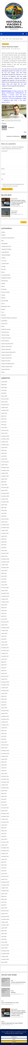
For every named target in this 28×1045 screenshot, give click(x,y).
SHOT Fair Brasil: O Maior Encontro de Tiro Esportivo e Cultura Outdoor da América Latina (18, 202)
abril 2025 (3, 424)
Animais (3, 235)
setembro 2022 (5, 502)
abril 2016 (3, 705)
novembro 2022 (5, 496)
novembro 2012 (5, 816)
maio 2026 (3, 390)
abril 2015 (3, 739)
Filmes (3, 286)
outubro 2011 (4, 853)
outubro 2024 (4, 442)
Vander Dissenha (6, 48)
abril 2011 (3, 870)
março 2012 (4, 839)
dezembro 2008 (5, 950)
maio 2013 (3, 799)
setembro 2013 (5, 787)
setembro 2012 (5, 822)
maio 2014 (3, 767)
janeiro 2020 (4, 590)
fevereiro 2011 (5, 876)
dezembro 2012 (5, 813)
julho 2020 (3, 573)
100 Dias (13, 992)
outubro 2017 (4, 653)
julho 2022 (3, 507)
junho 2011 (4, 865)
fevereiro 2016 (5, 710)
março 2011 (4, 873)
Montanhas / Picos (5, 306)
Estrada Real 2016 (5, 275)
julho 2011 (3, 862)
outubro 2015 (4, 722)
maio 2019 (3, 613)
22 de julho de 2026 (16, 206)
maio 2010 (3, 902)
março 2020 (4, 584)
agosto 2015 (4, 727)
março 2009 (4, 942)
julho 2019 (3, 607)
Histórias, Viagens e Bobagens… (14, 24)
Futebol (3, 295)
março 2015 (4, 742)
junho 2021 (4, 542)
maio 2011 (3, 868)
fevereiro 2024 (5, 462)
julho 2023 (3, 482)
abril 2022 (3, 516)
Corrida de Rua (5, 263)
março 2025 (4, 427)
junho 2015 (4, 733)
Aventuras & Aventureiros (7, 238)
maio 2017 (3, 667)
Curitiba (3, 266)
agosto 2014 (4, 759)
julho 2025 (3, 416)
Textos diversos (5, 332)
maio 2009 (3, 936)
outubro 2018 (4, 630)
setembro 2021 (5, 533)
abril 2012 (3, 836)
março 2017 (4, 673)
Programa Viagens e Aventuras (9, 318)
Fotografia (3, 289)
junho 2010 (4, 899)
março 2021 (4, 550)
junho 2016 (4, 699)
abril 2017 (3, 670)
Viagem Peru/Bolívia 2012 (7, 363)
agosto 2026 (4, 381)
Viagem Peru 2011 (5, 360)
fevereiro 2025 (5, 430)
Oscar (2, 312)
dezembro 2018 (5, 627)
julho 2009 (3, 930)
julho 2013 (3, 793)
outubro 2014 (4, 756)
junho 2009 (4, 933)
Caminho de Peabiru (6, 249)
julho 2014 (3, 762)
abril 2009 (3, 939)
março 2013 (4, 805)
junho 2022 (4, 510)
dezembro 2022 (5, 493)
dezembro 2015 (5, 716)
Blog (2, 240)
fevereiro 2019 (5, 622)
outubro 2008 (4, 956)
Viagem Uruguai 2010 (6, 366)
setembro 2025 (5, 410)
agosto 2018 (4, 633)
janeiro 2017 (4, 679)
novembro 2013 (5, 782)
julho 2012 (3, 827)
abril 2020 (3, 582)
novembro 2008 (5, 953)
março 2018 (4, 642)
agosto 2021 (4, 536)
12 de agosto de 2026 (16, 983)
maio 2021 (3, 544)
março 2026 (4, 396)
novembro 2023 (5, 470)
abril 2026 (3, 393)
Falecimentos (4, 280)
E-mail (3, 174)
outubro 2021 (4, 530)
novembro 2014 (5, 753)
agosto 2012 (4, 825)
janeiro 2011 (4, 879)
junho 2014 (4, 765)
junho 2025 (4, 419)
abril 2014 (3, 770)
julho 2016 (3, 696)
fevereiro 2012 (5, 842)
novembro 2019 (5, 596)
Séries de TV (4, 323)
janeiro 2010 (4, 913)
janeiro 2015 (4, 747)
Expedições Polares (6, 278)
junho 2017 (4, 665)
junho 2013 (4, 796)
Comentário (4, 151)
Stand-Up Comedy (5, 329)
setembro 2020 (5, 567)
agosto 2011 (4, 859)
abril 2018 (3, 639)
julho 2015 (3, 730)
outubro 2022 (4, 499)
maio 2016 (3, 702)
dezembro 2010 (5, 882)
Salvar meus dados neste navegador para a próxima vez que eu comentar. (13, 185)
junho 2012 (4, 830)
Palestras (3, 315)
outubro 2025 (4, 407)
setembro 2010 (5, 890)
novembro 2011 (5, 850)
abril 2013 (3, 802)
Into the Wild (4, 300)
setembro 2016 (5, 690)
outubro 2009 (4, 922)
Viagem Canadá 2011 (6, 346)
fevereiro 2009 (5, 945)
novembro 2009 (5, 919)
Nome (3, 169)
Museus (3, 309)
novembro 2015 (5, 719)
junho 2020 (4, 576)
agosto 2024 (4, 447)
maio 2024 (3, 456)
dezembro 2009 (5, 916)
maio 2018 (3, 636)
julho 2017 (3, 662)
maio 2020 (3, 579)
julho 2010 (3, 896)
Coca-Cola (3, 260)
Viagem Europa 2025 (6, 358)
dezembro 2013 (5, 779)
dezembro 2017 (5, 647)
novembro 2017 (5, 650)
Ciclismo (3, 258)
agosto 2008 (4, 962)
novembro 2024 (5, 439)
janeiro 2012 (4, 845)
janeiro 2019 (4, 625)
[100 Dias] (5, 992)
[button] (1, 33)
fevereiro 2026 (5, 399)
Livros (2, 303)
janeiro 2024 (4, 464)
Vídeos (3, 372)
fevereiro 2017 (5, 676)
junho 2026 (4, 387)
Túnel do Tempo (5, 335)
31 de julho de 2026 (6, 1004)
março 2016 (4, 707)
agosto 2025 (4, 413)
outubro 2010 (4, 888)
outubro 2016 (4, 687)
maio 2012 (3, 833)
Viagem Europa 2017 (6, 355)
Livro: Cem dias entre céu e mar (9, 1002)
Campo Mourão (5, 252)
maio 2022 (3, 513)
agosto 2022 (4, 504)
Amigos (3, 232)
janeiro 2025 (4, 433)
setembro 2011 (5, 856)
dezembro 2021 (5, 524)
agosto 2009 (4, 928)
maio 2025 (3, 422)
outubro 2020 (4, 564)
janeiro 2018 (4, 645)
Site (2, 179)
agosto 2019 (4, 605)
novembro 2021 (5, 527)
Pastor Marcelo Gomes (15, 120)
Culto (6, 120)
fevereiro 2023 (5, 487)
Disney (3, 272)
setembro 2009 (5, 925)
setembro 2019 (5, 602)
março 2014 (4, 773)
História (3, 298)
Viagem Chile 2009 (6, 349)
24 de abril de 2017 (16, 48)
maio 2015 (3, 736)
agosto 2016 (4, 693)
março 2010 (4, 908)
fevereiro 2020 (5, 587)
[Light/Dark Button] (23, 33)
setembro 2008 (5, 959)
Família (3, 283)
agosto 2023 (4, 479)
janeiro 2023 (4, 490)
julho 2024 (3, 450)
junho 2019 (4, 610)
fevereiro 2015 (5, 745)
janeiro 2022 (4, 522)
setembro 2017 (5, 656)
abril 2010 (3, 905)
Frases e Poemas (5, 292)
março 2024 (4, 459)
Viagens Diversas (5, 369)
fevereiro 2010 (5, 910)
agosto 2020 (4, 570)
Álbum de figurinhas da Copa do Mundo (12, 1023)
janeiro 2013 (4, 810)
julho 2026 (3, 384)
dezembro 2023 (5, 467)
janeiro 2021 (4, 556)
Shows (2, 326)
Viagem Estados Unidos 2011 (8, 352)
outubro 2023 (4, 473)
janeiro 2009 (4, 948)
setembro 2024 (5, 444)
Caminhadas (4, 243)
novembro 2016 (5, 685)
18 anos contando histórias (18, 982)
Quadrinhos (4, 320)
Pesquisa (24, 222)
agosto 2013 (4, 790)
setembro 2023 (5, 476)
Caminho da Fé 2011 (6, 246)
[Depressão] (5, 212)
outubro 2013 (4, 785)
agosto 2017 (4, 659)
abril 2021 (3, 547)
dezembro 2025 (5, 404)
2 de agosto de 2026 (16, 994)
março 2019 (4, 619)
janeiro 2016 (4, 713)
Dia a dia (3, 269)
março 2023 (4, 484)
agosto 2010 (4, 893)
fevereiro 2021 (5, 553)
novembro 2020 (5, 562)
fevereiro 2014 (5, 776)
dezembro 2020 (5, 559)
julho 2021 (3, 539)
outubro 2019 (4, 599)
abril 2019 (3, 616)
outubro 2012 (4, 819)
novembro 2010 (5, 885)
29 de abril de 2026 (16, 214)
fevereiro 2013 (5, 807)
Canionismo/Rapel (5, 255)
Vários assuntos (5, 44)
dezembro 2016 (5, 682)
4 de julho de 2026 (6, 1024)
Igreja (9, 120)
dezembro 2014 (5, 750)
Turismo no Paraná (6, 338)
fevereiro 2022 (5, 519)
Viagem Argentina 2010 (7, 343)
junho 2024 (4, 453)
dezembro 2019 (5, 593)
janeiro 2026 (4, 402)
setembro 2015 (5, 725)
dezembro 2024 (5, 436)
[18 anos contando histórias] (5, 982)
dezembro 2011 (5, 848)
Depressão (14, 212)
